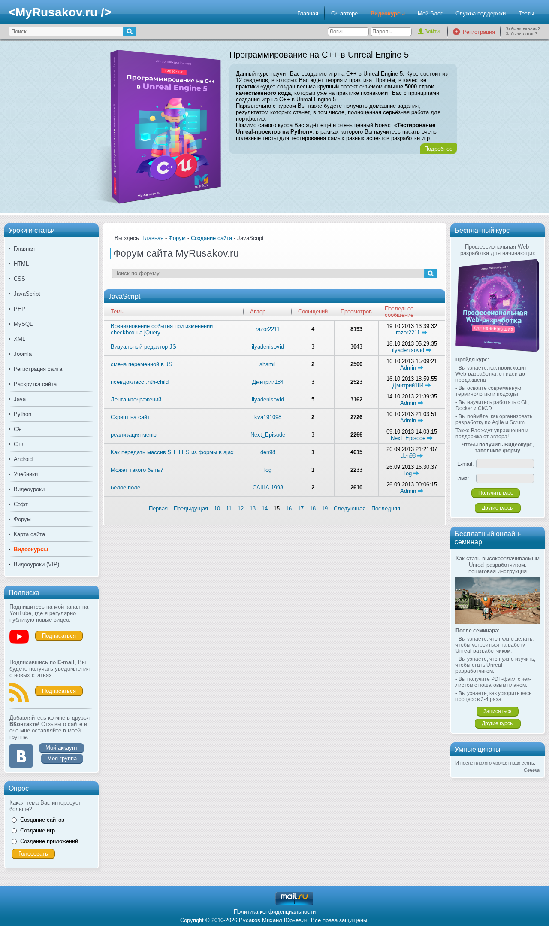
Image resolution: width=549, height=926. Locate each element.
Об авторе (344, 13)
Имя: (463, 479)
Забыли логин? (521, 33)
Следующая (349, 508)
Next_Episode (267, 434)
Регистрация (479, 32)
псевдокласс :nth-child (140, 382)
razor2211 (268, 329)
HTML (21, 264)
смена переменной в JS (141, 364)
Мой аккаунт (61, 747)
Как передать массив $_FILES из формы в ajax (172, 452)
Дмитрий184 (268, 382)
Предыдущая (191, 508)
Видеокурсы (388, 13)
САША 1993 (268, 487)
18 (313, 508)
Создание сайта (211, 238)
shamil (267, 364)
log (267, 470)
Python (22, 414)
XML (19, 339)
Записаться (497, 711)
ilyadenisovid (268, 346)
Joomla (23, 354)
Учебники (26, 474)
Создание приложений (49, 841)
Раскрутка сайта (35, 384)
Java (20, 399)
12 (241, 508)
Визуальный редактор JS (143, 346)
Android (23, 459)
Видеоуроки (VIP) (36, 564)
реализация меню (134, 434)
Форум (22, 519)
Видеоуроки (29, 489)
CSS (19, 279)
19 (325, 508)
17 (301, 508)
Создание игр (37, 830)
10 (217, 508)
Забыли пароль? (523, 29)
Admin (409, 367)
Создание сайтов (42, 820)
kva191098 (267, 417)
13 (253, 508)
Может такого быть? (137, 470)
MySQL (23, 324)
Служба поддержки (480, 13)
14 (265, 508)
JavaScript (27, 294)
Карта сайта (29, 534)
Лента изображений (136, 399)
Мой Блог (430, 13)
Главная (307, 13)
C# (17, 429)
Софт (21, 504)
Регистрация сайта (38, 369)
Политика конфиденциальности (275, 911)
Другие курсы (498, 508)
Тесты (526, 13)
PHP (19, 309)
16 (289, 508)
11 (229, 508)
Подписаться (59, 635)
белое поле (125, 487)
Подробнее (438, 149)
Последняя (385, 508)
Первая (158, 508)
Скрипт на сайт (130, 417)
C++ (19, 444)
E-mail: (465, 464)
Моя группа (62, 758)
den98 (267, 452)
